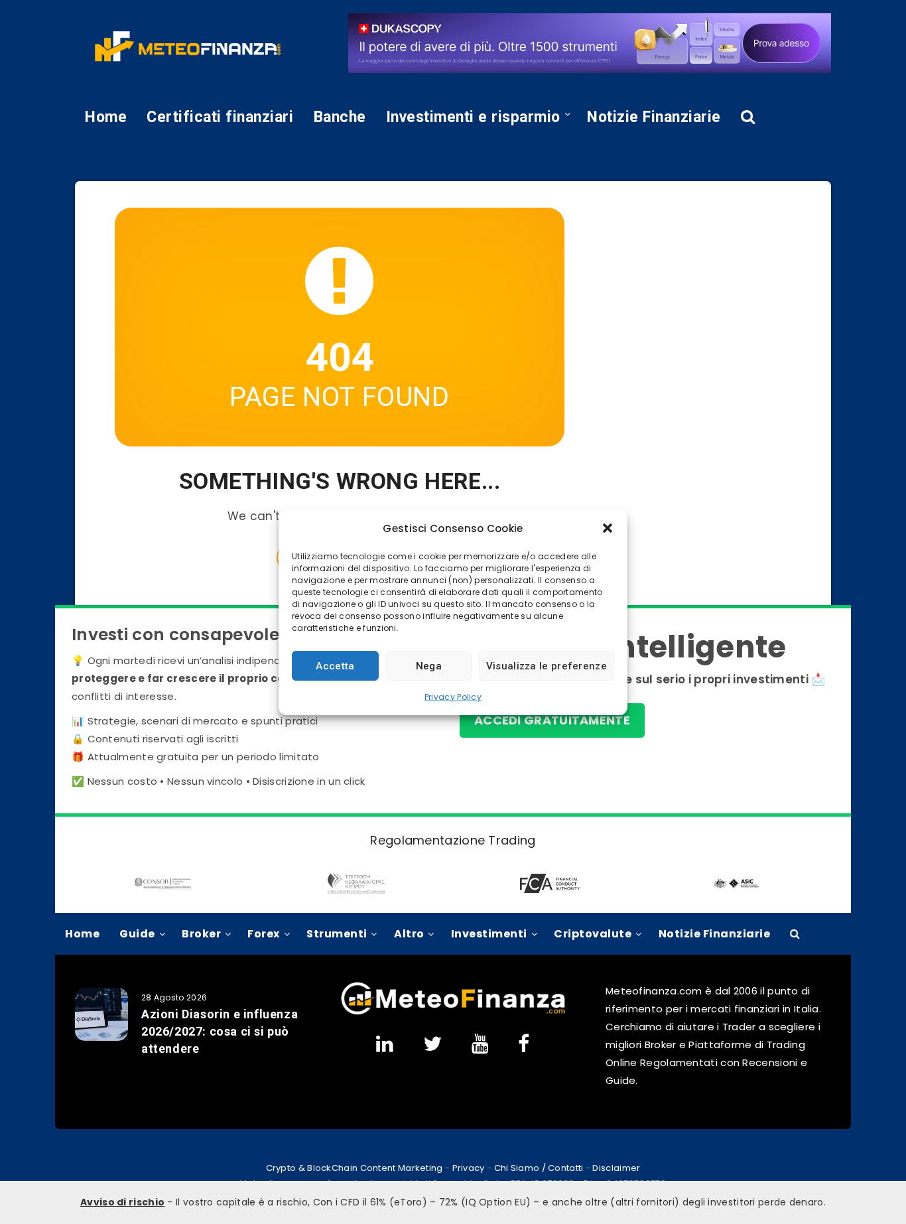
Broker (201, 933)
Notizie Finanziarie (654, 117)
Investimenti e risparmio (473, 117)
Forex (263, 933)
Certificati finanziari (220, 117)
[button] (607, 528)
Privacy (468, 1168)
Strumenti (336, 933)
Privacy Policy (453, 697)
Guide (137, 933)
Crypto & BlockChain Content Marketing (354, 1168)
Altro (409, 933)
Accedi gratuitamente (552, 720)
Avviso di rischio (122, 1202)
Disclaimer (616, 1168)
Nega (429, 665)
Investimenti (489, 933)
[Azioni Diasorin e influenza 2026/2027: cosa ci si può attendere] (101, 1014)
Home (106, 117)
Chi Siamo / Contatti (539, 1168)
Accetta (335, 665)
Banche (340, 117)
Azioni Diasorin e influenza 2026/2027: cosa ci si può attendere (219, 1031)
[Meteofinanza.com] (188, 46)
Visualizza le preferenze (546, 665)
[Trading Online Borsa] (453, 1012)
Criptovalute (592, 933)
